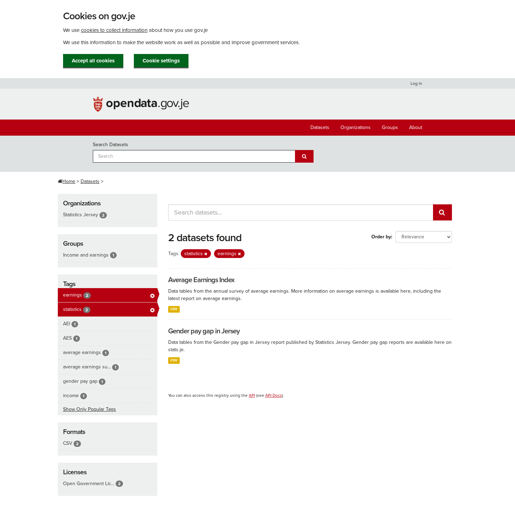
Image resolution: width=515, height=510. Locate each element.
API (252, 395)
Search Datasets (110, 145)
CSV (173, 309)
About (415, 127)
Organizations (356, 127)
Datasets (319, 127)
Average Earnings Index (201, 280)
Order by (381, 237)
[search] (442, 212)
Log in (416, 83)
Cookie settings (161, 60)
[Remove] (205, 254)
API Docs (273, 395)
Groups (390, 127)
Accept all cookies (93, 60)
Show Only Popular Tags (89, 409)
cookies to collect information (114, 30)
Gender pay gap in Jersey (204, 331)
